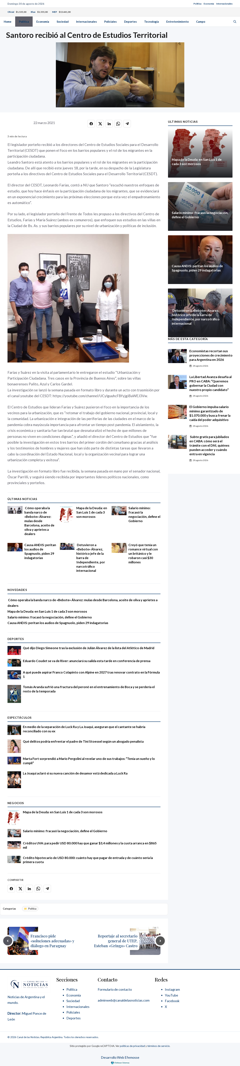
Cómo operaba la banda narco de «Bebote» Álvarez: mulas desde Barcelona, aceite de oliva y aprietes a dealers (39, 521)
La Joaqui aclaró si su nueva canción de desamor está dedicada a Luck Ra (75, 773)
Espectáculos (20, 717)
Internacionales (224, 3)
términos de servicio (158, 1045)
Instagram (172, 989)
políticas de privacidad (132, 1045)
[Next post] (160, 941)
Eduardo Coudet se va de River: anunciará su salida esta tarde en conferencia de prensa (86, 661)
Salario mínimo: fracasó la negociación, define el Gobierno (144, 514)
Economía (209, 3)
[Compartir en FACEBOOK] (91, 123)
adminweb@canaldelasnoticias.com (123, 1000)
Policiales (110, 21)
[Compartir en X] (100, 123)
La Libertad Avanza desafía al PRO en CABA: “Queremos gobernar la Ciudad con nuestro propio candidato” (210, 383)
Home (7, 21)
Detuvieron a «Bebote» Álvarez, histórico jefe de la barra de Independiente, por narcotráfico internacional (196, 317)
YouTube (171, 995)
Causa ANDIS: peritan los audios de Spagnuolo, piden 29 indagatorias (40, 551)
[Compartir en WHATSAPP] (118, 123)
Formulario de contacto (115, 989)
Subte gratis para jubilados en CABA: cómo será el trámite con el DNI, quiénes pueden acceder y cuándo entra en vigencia (209, 445)
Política (197, 3)
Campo (200, 21)
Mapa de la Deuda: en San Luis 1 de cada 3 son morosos (91, 512)
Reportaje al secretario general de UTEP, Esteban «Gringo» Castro (115, 940)
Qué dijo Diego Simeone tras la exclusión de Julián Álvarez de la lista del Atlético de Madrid (88, 648)
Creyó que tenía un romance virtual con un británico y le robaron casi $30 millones (143, 553)
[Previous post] (8, 941)
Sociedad (63, 21)
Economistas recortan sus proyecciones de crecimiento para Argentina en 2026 (210, 355)
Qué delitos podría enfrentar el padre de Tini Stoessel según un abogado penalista (83, 741)
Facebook (172, 1001)
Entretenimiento (177, 21)
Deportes (130, 21)
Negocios (16, 803)
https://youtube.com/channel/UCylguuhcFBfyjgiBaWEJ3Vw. (100, 396)
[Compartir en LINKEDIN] (109, 123)
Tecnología (151, 21)
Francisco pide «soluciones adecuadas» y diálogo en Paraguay (52, 940)
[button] (235, 21)
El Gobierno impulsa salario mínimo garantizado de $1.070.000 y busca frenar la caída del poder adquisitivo (209, 413)
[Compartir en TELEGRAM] (127, 123)
